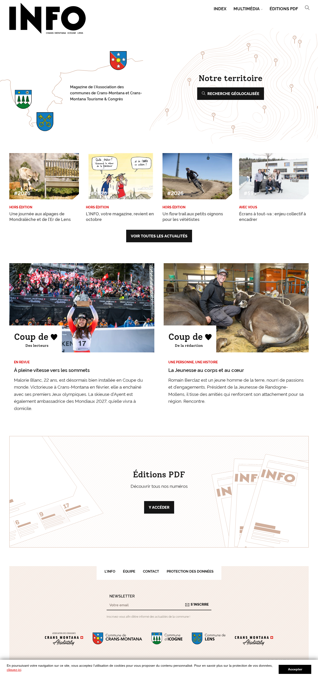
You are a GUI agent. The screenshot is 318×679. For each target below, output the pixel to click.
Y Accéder (159, 507)
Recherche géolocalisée (233, 93)
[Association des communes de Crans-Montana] (64, 639)
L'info (110, 571)
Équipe (129, 571)
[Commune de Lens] (208, 639)
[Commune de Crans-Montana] (117, 639)
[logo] (47, 18)
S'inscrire (200, 604)
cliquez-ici (14, 670)
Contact (151, 571)
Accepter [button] (295, 669)
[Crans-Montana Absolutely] (254, 639)
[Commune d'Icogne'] (167, 639)
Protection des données (190, 571)
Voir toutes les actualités (159, 235)
